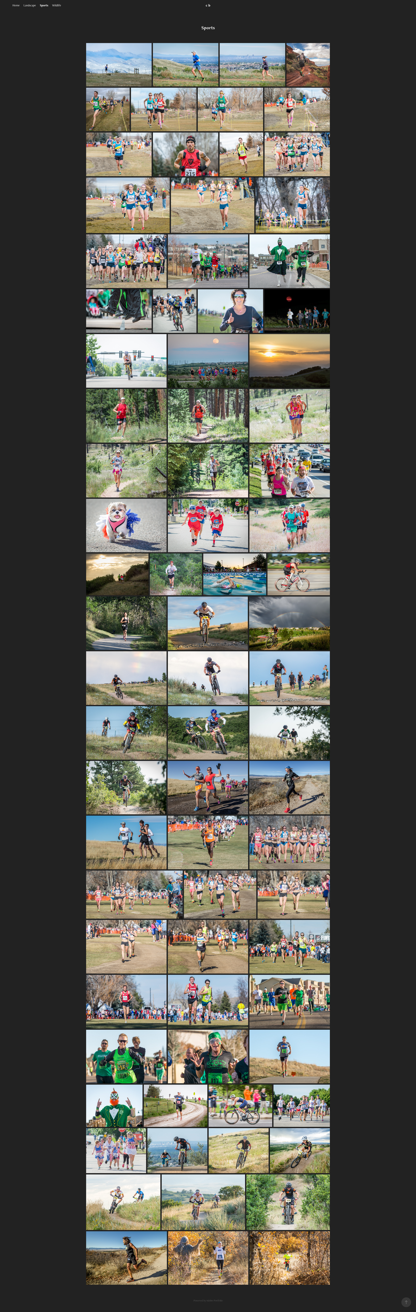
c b (208, 5)
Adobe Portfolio (214, 1300)
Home (16, 5)
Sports (44, 5)
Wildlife (56, 5)
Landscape (30, 5)
